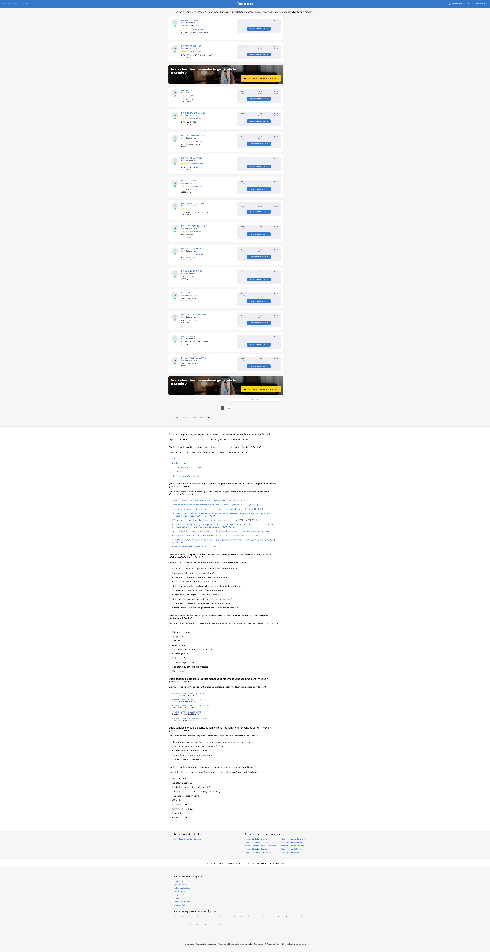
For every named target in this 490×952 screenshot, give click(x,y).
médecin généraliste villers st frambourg (260, 846)
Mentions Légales (189, 944)
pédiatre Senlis (178, 898)
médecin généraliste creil (290, 852)
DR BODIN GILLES (189, 181)
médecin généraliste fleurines (291, 849)
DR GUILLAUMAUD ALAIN (192, 158)
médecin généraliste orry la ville (292, 846)
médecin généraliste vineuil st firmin (294, 839)
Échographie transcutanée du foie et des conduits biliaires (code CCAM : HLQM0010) (215, 505)
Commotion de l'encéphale (186, 476)
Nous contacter (258, 944)
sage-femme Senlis (180, 905)
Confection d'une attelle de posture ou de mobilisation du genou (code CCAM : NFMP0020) (218, 535)
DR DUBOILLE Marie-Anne (193, 314)
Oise (201, 418)
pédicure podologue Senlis (182, 901)
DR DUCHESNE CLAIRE (191, 271)
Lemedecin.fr (173, 418)
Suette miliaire (179, 463)
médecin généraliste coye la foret (258, 852)
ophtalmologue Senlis (180, 891)
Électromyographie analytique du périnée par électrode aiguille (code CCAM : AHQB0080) (218, 509)
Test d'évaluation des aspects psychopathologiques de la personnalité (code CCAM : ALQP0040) (221, 531)
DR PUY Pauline (189, 336)
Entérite (176, 471)
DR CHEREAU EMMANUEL (193, 113)
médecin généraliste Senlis (182, 888)
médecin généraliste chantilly (291, 842)
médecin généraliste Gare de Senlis (187, 839)
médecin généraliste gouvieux (256, 849)
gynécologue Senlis (180, 885)
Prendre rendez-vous (259, 28)
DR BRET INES (187, 90)
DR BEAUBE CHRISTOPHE (193, 203)
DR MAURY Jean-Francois (194, 226)
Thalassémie (178, 458)
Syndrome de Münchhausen (187, 467)
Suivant (255, 399)
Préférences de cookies (272, 944)
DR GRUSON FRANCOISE (192, 135)
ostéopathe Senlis (179, 895)
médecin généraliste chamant (256, 839)
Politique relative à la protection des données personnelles (235, 944)
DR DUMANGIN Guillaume (193, 358)
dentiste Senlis (178, 881)
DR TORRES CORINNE (191, 46)
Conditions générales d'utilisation (206, 944)
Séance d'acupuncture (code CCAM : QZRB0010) (196, 546)
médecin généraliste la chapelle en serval (261, 842)
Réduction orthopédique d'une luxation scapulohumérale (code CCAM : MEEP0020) (215, 520)
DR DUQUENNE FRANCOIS (193, 248)
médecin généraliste (189, 418)
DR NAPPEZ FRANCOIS (191, 20)
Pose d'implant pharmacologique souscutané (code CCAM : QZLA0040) (208, 500)
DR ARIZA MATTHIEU (190, 293)
